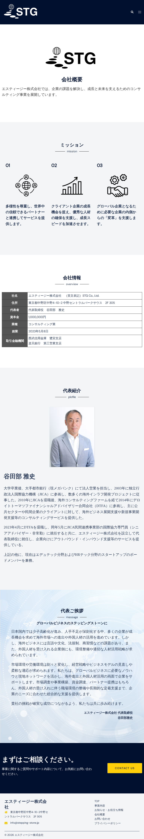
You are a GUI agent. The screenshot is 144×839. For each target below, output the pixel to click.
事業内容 (99, 805)
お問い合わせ (102, 818)
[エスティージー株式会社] (21, 12)
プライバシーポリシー (107, 823)
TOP (96, 801)
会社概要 (99, 814)
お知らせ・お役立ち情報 (108, 810)
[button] (132, 12)
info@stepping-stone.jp (24, 822)
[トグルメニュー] (139, 12)
